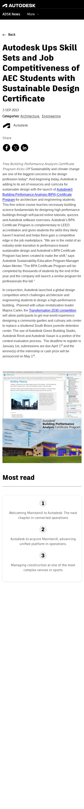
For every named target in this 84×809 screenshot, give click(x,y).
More (31, 14)
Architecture (30, 116)
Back (11, 35)
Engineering (51, 116)
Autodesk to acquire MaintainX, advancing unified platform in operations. (43, 541)
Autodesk (20, 125)
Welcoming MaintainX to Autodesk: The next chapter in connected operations (43, 515)
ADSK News (11, 14)
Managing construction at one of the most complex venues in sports (43, 567)
